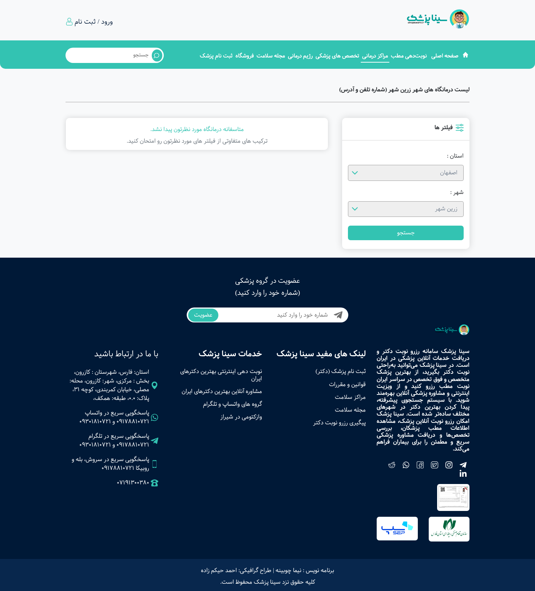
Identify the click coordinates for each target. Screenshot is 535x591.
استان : (455, 156)
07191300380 (133, 483)
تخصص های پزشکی (337, 56)
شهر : (457, 192)
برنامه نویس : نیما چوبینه (305, 570)
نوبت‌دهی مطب (409, 56)
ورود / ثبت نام (94, 22)
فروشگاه (244, 56)
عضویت (203, 315)
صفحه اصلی (445, 56)
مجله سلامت (271, 56)
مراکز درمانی (375, 56)
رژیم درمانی (300, 56)
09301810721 (95, 421)
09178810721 (132, 421)
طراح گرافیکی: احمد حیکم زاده (236, 570)
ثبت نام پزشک (216, 56)
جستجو (406, 232)
